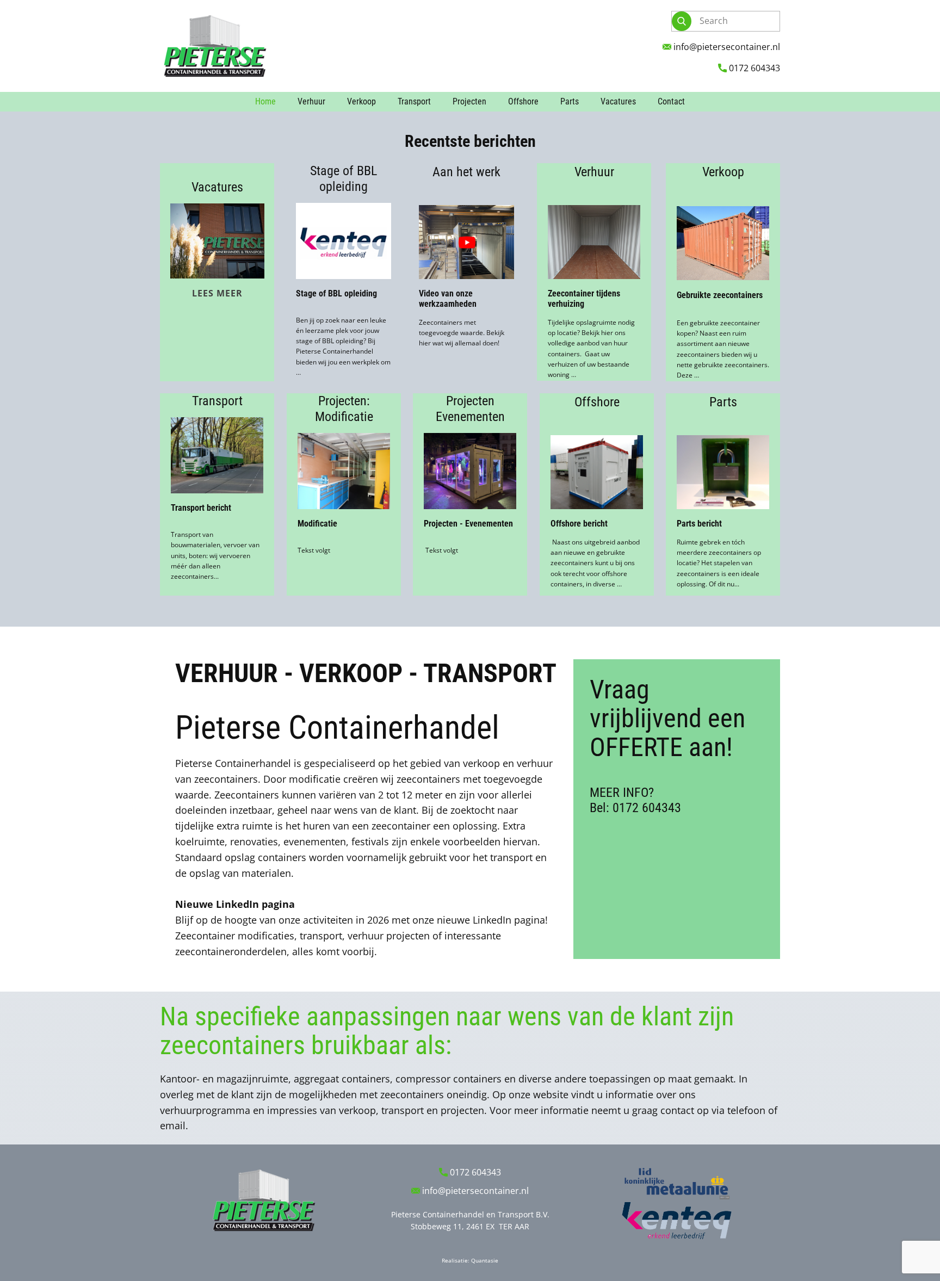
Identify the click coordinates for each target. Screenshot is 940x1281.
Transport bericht (201, 508)
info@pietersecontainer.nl (725, 47)
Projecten (469, 101)
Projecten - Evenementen (468, 523)
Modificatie (317, 523)
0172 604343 (753, 68)
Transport (414, 101)
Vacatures (618, 101)
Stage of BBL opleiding (336, 293)
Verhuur (311, 101)
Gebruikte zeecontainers (720, 295)
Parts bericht (699, 523)
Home (265, 101)
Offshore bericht (579, 523)
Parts (569, 101)
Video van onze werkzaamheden (448, 298)
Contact (671, 101)
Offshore (523, 101)
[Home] (214, 46)
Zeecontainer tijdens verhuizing (584, 298)
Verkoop (361, 101)
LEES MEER (217, 293)
